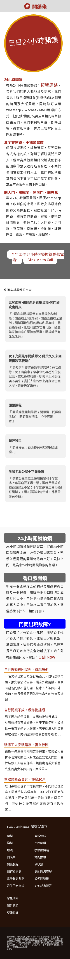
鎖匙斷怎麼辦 (43, 871)
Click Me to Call (40, 260)
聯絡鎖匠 (12, 912)
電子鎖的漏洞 (15, 878)
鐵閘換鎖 (40, 857)
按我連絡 (49, 85)
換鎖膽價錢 (41, 850)
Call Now (46, 657)
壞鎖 (10, 850)
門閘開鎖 (40, 843)
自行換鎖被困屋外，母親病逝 (26, 670)
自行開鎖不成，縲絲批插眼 (24, 710)
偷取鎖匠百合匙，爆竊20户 (25, 779)
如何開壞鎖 (41, 878)
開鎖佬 (39, 7)
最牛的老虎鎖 (15, 886)
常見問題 (12, 898)
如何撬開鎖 (14, 871)
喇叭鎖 (38, 864)
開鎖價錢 (40, 836)
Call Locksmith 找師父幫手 (27, 826)
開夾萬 (11, 857)
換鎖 (10, 843)
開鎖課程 (12, 864)
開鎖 (10, 836)
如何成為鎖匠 (43, 886)
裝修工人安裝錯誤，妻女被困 (26, 745)
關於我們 (12, 905)
